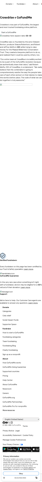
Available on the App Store (27, 449)
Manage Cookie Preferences (14, 440)
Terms (25, 426)
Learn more (28, 269)
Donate (9, 4)
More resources (9, 410)
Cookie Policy (28, 435)
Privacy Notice (8, 431)
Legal (17, 431)
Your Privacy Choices (11, 444)
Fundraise (21, 4)
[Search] (3, 4)
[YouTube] (6, 422)
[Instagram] (11, 422)
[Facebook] (4, 422)
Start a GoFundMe (8, 32)
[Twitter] (9, 422)
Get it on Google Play (9, 449)
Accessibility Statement (12, 435)
